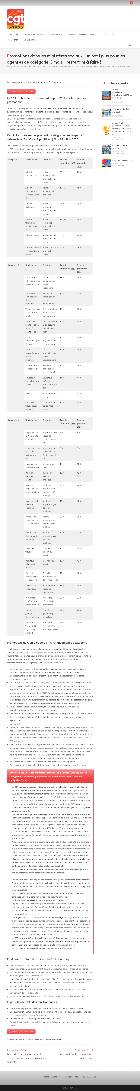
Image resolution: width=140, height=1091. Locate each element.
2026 (18, 1039)
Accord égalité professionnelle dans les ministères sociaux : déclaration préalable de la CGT (122, 129)
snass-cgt (15, 82)
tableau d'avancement (54, 1039)
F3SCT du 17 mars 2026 (122, 160)
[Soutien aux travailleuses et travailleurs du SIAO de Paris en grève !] (106, 95)
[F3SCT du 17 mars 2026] (106, 162)
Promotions (57, 82)
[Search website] (130, 45)
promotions (39, 1039)
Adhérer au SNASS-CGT (85, 1076)
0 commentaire (118, 103)
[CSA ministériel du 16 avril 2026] (106, 149)
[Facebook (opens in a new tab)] (131, 3)
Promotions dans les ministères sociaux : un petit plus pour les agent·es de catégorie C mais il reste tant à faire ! (86, 66)
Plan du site (67, 1076)
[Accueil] (8, 66)
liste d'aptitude (26, 1039)
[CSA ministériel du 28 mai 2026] (106, 112)
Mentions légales (52, 1076)
